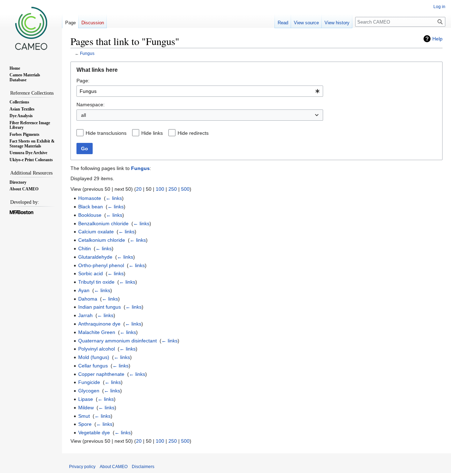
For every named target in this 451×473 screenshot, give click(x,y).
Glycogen (88, 390)
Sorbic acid (90, 273)
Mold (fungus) (93, 357)
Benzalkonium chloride (103, 223)
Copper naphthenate (101, 374)
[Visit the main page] (31, 28)
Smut (84, 416)
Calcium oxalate (96, 231)
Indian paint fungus (99, 307)
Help (437, 39)
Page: (82, 80)
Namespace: (90, 104)
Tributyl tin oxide (96, 282)
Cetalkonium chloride (101, 240)
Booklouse (89, 215)
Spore (85, 424)
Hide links (152, 133)
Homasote (89, 198)
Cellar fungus (93, 365)
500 (185, 189)
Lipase (85, 399)
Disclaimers (143, 466)
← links (114, 198)
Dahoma (87, 299)
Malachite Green (96, 332)
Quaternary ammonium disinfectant (117, 340)
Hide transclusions (106, 133)
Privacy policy (82, 466)
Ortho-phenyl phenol (101, 265)
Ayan (83, 290)
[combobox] (199, 91)
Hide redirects (193, 133)
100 (160, 189)
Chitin (84, 248)
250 (172, 189)
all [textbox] (83, 115)
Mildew (86, 407)
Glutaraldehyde (95, 257)
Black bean (90, 206)
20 (139, 189)
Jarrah (85, 315)
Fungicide (89, 382)
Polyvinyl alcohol (96, 349)
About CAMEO (114, 466)
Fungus (87, 53)
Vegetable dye (94, 432)
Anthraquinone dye (99, 324)
